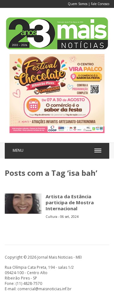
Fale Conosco (100, 4)
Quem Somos (77, 4)
